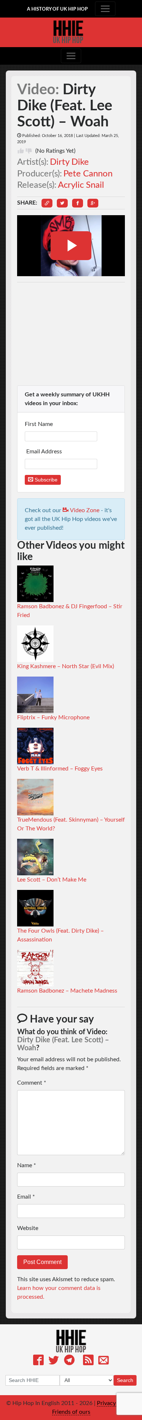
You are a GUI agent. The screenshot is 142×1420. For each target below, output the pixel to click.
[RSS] (88, 1361)
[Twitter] (53, 1361)
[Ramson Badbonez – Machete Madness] (35, 968)
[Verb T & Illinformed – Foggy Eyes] (35, 746)
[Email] (103, 1361)
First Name (39, 424)
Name (26, 1165)
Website (27, 1228)
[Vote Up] (20, 151)
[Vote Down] (28, 151)
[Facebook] (38, 1361)
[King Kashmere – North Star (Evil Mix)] (35, 643)
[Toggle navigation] (105, 8)
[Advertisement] (71, 334)
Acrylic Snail (81, 185)
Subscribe (45, 480)
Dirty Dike (69, 162)
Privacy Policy (115, 1403)
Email (26, 1197)
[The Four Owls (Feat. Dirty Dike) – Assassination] (35, 908)
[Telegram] (69, 1361)
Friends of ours (71, 1412)
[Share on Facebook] (77, 203)
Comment (31, 1083)
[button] (47, 203)
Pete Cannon (88, 174)
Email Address (44, 451)
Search (125, 1380)
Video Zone (83, 510)
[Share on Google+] (92, 203)
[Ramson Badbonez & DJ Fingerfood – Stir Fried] (35, 583)
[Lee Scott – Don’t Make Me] (35, 857)
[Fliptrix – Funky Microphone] (35, 694)
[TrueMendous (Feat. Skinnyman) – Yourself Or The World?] (35, 797)
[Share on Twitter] (62, 203)
